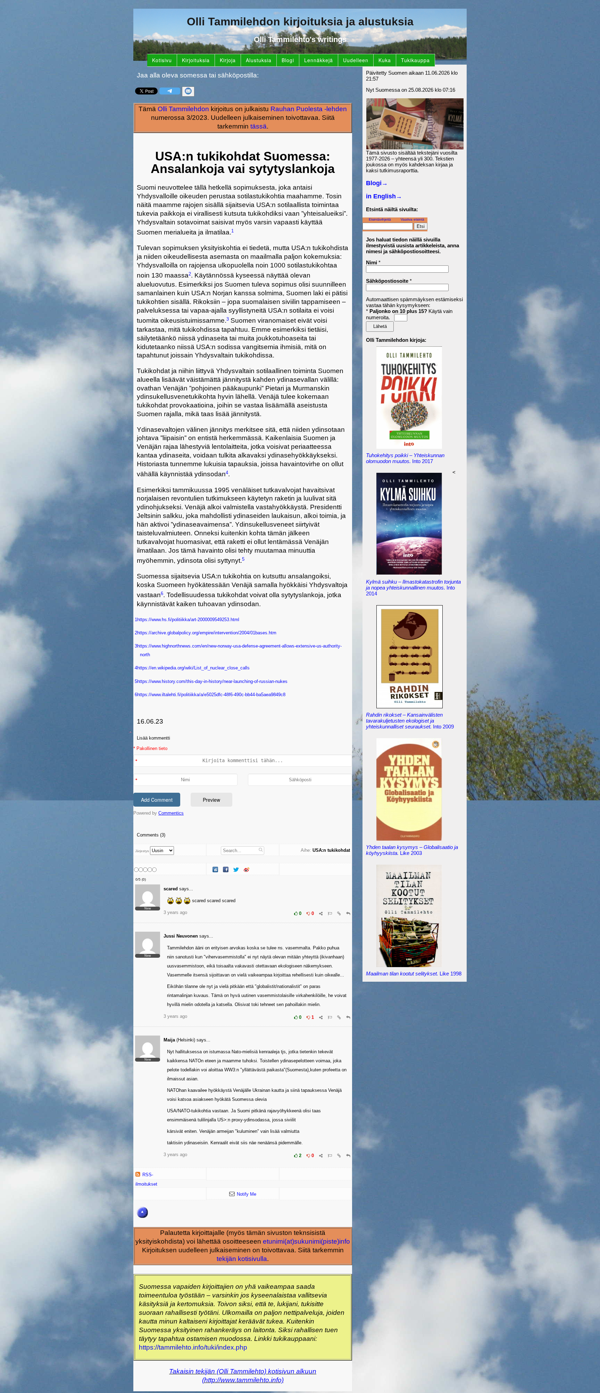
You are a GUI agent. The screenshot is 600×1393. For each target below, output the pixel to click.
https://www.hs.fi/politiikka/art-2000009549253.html (188, 619)
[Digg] (215, 870)
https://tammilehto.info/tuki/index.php (193, 1347)
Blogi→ (377, 183)
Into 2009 (410, 721)
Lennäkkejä (318, 60)
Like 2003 (412, 850)
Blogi (288, 60)
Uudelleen (355, 60)
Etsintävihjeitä (380, 219)
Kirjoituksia (196, 60)
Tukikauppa (415, 60)
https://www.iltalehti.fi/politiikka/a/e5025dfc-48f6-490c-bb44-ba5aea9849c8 (211, 694)
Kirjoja (228, 60)
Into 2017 (405, 458)
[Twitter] (236, 870)
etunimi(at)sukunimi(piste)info (306, 1241)
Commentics (171, 813)
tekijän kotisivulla (242, 1258)
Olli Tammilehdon (183, 109)
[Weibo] (247, 870)
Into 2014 (413, 587)
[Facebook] (226, 870)
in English (384, 196)
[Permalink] (339, 913)
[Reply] (348, 913)
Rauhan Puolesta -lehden (308, 109)
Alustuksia (259, 60)
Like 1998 (413, 973)
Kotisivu (162, 60)
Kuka (384, 60)
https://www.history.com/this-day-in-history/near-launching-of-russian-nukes (212, 681)
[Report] (330, 913)
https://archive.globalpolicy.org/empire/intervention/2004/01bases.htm (206, 632)
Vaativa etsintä (412, 219)
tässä (258, 126)
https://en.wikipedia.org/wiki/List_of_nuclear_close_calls (193, 667)
